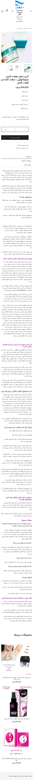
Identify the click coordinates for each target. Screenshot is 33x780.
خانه (31, 28)
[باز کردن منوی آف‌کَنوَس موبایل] (2, 11)
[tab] (16, 156)
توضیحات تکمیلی (26, 161)
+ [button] (6, 129)
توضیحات (28, 156)
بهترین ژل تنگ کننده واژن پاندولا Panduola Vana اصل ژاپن (16, 759)
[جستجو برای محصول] (31, 11)
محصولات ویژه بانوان (22, 28)
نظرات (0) (27, 165)
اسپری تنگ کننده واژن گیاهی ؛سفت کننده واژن (16, 718)
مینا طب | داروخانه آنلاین (19, 12)
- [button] (23, 129)
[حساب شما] (12, 11)
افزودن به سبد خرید (15, 137)
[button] (4, 35)
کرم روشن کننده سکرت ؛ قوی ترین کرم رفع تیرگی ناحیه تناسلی (16, 678)
